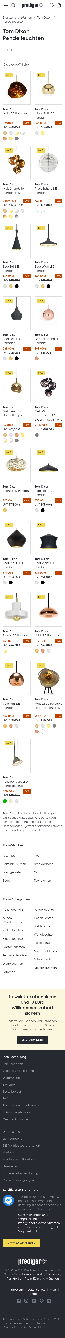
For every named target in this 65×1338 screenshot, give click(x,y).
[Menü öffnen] (6, 5)
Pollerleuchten (13, 910)
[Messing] (11, 286)
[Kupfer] (5, 138)
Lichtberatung (12, 1139)
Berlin (40, 1274)
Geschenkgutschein (16, 1119)
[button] (32, 1040)
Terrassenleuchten (15, 955)
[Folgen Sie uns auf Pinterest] (42, 1301)
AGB (53, 1290)
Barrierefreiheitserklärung (20, 1173)
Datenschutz (37, 1290)
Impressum (16, 1290)
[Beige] (11, 801)
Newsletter (10, 1166)
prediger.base (43, 864)
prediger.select (13, 872)
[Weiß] (43, 211)
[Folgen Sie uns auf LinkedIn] (34, 1301)
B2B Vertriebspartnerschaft (21, 1146)
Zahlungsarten (13, 1064)
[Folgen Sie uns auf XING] (49, 1301)
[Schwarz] (17, 286)
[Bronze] (5, 133)
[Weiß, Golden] (17, 133)
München (52, 1279)
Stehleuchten (43, 926)
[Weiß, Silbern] (22, 133)
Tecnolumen (42, 881)
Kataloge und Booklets (18, 1159)
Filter (9, 50)
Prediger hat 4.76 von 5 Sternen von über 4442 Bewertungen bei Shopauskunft (40, 1227)
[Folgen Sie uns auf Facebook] (19, 1301)
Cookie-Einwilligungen (18, 1180)
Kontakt (33, 1294)
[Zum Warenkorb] (59, 5)
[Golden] (11, 138)
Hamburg (28, 1274)
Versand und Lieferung (18, 1071)
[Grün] (5, 801)
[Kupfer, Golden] (5, 216)
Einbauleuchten (13, 939)
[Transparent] (37, 211)
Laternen (9, 972)
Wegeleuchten (13, 964)
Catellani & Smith (14, 864)
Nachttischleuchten (47, 951)
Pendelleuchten (45, 910)
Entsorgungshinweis (17, 1112)
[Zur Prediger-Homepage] (32, 5)
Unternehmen (12, 1132)
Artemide (9, 856)
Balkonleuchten (13, 930)
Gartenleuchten (14, 947)
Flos (36, 856)
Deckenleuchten (45, 968)
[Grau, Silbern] (17, 216)
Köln (36, 1279)
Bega (6, 881)
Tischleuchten (43, 918)
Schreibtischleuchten (48, 959)
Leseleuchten (43, 943)
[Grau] (17, 138)
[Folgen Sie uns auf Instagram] (26, 1301)
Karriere (8, 1152)
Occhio (39, 872)
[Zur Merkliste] (52, 5)
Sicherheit (9, 1085)
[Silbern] (11, 133)
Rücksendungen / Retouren (21, 1105)
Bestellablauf (12, 1092)
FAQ (5, 1099)
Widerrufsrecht (13, 1078)
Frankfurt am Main (19, 1279)
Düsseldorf (52, 1274)
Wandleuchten (44, 935)
